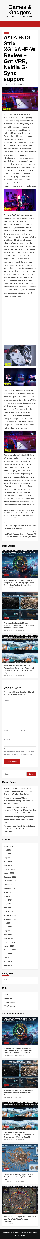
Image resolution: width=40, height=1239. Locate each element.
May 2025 (7, 904)
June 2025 (8, 900)
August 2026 (8, 846)
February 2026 (9, 869)
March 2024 (8, 938)
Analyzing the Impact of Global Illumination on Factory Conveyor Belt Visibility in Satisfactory (19, 625)
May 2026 (7, 858)
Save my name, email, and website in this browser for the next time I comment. (19, 753)
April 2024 (8, 934)
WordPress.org (9, 1006)
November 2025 (10, 881)
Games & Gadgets (20, 9)
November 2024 (10, 915)
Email (23, 730)
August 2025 (8, 892)
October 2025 (9, 885)
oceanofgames (20, 84)
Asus (8, 510)
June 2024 (8, 927)
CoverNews (32, 1232)
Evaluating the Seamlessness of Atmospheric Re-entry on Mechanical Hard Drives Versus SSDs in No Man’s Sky (20, 810)
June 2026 (8, 854)
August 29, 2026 (9, 587)
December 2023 (10, 950)
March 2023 (8, 965)
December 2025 (10, 877)
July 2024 (7, 923)
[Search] (35, 23)
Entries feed (8, 998)
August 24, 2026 (9, 675)
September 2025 (10, 888)
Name (6, 730)
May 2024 (7, 931)
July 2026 (7, 850)
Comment (8, 701)
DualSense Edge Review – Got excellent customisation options (20, 525)
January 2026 (9, 873)
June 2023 (8, 954)
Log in (6, 994)
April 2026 (8, 861)
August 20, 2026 (9, 1223)
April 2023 (8, 961)
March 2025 (8, 911)
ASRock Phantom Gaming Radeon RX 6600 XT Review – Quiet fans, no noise (20, 534)
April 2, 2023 (9, 84)
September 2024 (10, 919)
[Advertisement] (20, 322)
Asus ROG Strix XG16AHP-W (21, 510)
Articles (6, 33)
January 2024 (9, 946)
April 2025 (8, 908)
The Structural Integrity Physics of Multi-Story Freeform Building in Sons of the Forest (19, 819)
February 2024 (9, 942)
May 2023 (7, 957)
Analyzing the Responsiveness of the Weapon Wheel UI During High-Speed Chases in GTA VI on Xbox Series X (19, 582)
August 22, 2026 (9, 1181)
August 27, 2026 (9, 630)
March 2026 (8, 865)
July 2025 (7, 896)
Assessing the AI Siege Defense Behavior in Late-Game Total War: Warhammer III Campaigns (19, 828)
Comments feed (10, 1002)
